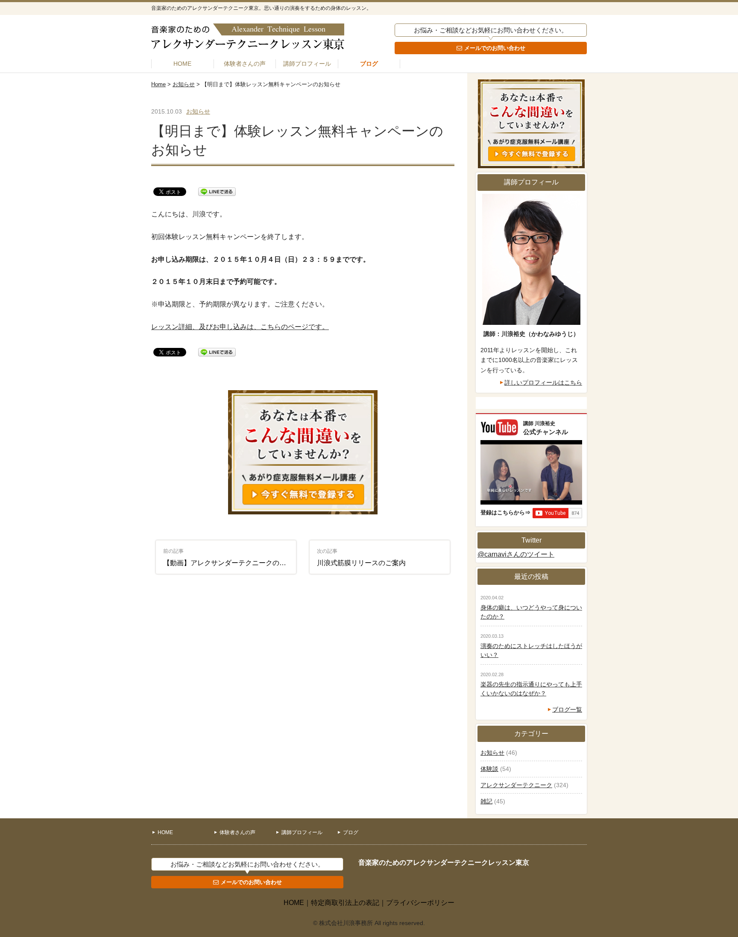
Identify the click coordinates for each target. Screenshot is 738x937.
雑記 (486, 801)
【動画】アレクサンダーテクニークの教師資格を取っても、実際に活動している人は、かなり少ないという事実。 (229, 557)
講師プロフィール (307, 63)
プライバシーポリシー (420, 902)
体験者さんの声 (245, 63)
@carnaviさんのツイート (515, 554)
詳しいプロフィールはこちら (543, 382)
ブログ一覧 (567, 709)
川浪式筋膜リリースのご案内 (361, 557)
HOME (182, 63)
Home (158, 84)
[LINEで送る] (217, 191)
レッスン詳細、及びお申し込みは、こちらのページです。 (240, 326)
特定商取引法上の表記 (345, 902)
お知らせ (184, 84)
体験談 (489, 768)
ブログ (369, 63)
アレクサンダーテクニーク (516, 785)
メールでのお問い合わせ (494, 48)
